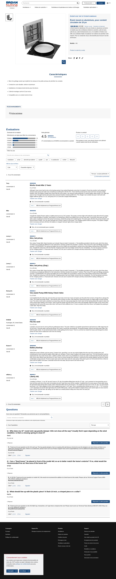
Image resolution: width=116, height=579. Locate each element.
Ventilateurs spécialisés (64, 543)
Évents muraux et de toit (64, 546)
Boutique (101, 3)
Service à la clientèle (89, 531)
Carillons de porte (62, 537)
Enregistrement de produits (91, 540)
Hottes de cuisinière (63, 534)
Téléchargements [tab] (14, 106)
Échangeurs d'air (62, 540)
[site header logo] (12, 4)
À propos (7, 531)
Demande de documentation (91, 557)
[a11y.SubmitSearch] (78, 3)
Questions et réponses (99, 26)
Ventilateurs (61, 531)
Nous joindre (87, 554)
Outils (85, 546)
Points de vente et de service (91, 543)
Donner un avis (88, 26)
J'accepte (10, 571)
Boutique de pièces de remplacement (41, 531)
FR (109, 3)
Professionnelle (88, 3)
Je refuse (23, 571)
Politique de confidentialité (11, 537)
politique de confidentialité (23, 564)
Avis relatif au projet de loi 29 (91, 537)
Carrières (7, 534)
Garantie (86, 534)
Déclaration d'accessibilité (90, 551)
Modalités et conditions (90, 549)
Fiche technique (16, 113)
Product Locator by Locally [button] (77, 50)
